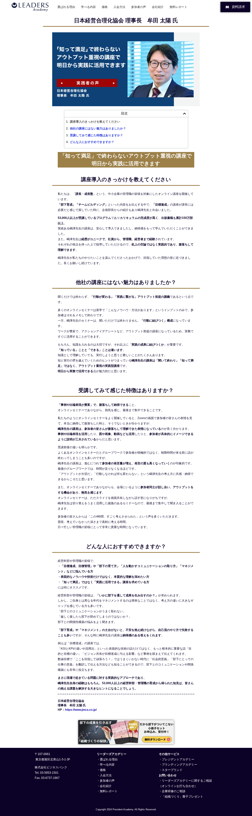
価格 (103, 769)
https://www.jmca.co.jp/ (81, 709)
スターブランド (172, 769)
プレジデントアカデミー (178, 759)
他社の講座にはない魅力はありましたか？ (98, 128)
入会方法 (106, 775)
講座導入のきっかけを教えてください (95, 121)
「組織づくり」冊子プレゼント (182, 796)
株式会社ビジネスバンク (51, 767)
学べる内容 (107, 764)
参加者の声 (107, 780)
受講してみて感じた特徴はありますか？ (96, 135)
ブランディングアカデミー (179, 764)
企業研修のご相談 (173, 791)
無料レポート (109, 791)
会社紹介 (106, 786)
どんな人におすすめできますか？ (92, 142)
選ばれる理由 (109, 759)
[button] (184, 113)
